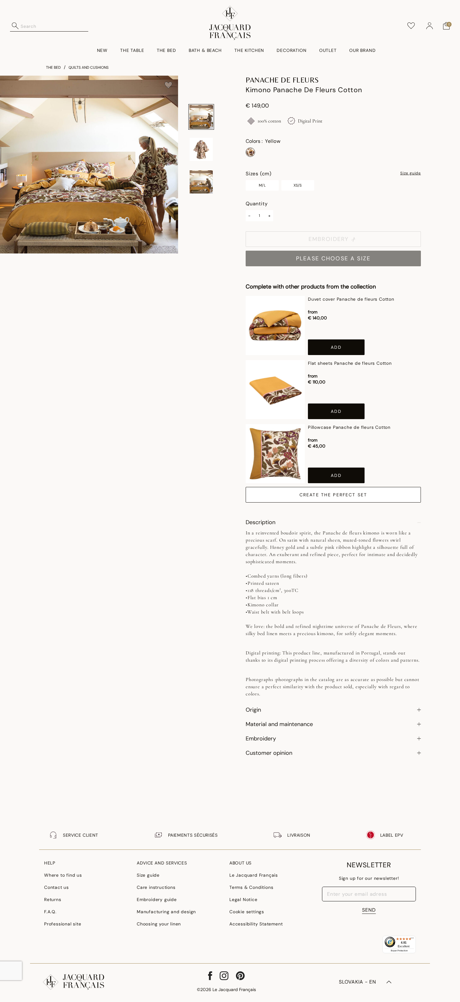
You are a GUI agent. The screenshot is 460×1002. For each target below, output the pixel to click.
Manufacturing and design (166, 911)
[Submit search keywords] (15, 26)
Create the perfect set (333, 495)
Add (336, 347)
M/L (262, 185)
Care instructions (156, 887)
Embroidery (329, 239)
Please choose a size (333, 258)
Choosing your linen (159, 924)
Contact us (56, 887)
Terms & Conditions (251, 887)
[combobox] (54, 26)
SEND (369, 910)
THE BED (53, 67)
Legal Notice (243, 899)
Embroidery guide (157, 899)
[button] (429, 26)
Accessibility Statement (256, 924)
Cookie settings (246, 911)
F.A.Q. (50, 911)
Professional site (62, 924)
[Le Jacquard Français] (230, 22)
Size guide (410, 173)
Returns (52, 899)
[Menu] (412, 939)
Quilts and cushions (89, 67)
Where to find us (63, 875)
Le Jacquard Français (253, 875)
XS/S (298, 185)
